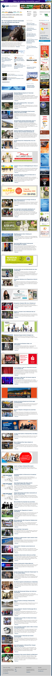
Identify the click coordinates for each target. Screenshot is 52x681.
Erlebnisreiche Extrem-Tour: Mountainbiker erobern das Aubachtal (7, 66)
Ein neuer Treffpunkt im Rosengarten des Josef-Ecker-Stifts (32, 47)
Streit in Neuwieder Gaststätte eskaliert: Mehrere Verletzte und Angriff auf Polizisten (26, 627)
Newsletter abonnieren (30, 68)
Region (3, 11)
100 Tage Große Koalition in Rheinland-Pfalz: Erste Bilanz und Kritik (25, 434)
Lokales (3, 14)
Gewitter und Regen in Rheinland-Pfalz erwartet (23, 466)
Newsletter (28, 15)
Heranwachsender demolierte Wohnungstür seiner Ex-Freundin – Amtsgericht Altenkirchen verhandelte (25, 121)
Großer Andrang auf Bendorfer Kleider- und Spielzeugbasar (23, 344)
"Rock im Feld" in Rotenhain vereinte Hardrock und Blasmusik (24, 546)
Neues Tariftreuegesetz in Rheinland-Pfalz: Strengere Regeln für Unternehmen (25, 645)
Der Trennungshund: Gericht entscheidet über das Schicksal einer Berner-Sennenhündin (13, 22)
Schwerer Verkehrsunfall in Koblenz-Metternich (23, 563)
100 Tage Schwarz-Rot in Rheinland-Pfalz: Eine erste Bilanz (24, 141)
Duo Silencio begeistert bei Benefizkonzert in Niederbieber (26, 581)
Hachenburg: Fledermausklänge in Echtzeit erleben (15, 75)
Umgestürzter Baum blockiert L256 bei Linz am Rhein (25, 555)
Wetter (21, 14)
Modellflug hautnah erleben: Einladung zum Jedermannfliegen (23, 234)
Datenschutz (35, 14)
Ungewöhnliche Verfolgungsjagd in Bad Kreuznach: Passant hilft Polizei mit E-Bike (24, 112)
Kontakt (34, 16)
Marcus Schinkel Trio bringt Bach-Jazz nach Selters (24, 501)
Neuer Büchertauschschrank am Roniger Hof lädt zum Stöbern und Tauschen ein (25, 200)
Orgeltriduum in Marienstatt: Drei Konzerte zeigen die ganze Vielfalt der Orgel (25, 378)
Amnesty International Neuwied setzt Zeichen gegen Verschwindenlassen (24, 402)
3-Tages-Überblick (44, 35)
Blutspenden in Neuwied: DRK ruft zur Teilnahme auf (24, 303)
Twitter (16, 671)
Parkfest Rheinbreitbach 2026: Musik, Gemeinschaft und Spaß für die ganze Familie (25, 493)
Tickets (41, 14)
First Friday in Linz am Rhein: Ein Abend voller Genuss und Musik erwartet (25, 618)
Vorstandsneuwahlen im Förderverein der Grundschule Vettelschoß (25, 475)
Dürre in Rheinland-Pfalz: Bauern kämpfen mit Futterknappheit (23, 443)
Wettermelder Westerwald (45, 38)
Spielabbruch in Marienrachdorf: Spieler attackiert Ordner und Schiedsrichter (25, 538)
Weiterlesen (18, 46)
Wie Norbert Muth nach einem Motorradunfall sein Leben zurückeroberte (31, 35)
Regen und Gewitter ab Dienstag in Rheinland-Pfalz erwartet (24, 601)
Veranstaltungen (9, 14)
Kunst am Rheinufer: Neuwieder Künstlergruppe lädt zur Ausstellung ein (25, 609)
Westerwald (5, 16)
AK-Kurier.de (29, 13)
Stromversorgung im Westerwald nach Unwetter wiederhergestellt (24, 636)
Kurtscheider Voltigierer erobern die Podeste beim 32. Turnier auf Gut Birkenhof (25, 175)
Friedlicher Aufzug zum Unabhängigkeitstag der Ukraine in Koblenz (26, 166)
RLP (21, 11)
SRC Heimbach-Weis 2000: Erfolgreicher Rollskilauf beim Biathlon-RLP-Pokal (25, 521)
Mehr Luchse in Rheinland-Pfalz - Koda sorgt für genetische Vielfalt (24, 103)
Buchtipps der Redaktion (31, 86)
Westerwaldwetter (44, 37)
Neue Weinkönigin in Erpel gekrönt (21, 529)
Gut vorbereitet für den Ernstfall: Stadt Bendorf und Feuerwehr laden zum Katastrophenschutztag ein (24, 209)
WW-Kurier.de (29, 14)
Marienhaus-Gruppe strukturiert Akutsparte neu (23, 335)
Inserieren (34, 11)
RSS (15, 669)
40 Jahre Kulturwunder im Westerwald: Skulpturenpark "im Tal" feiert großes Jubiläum (26, 572)
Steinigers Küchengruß (30, 87)
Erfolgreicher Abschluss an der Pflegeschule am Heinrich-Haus (25, 280)
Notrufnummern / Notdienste (31, 67)
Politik (6, 11)
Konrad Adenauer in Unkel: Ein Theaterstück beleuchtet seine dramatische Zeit (25, 368)
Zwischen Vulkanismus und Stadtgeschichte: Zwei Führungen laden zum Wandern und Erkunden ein (24, 131)
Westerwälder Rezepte (30, 85)
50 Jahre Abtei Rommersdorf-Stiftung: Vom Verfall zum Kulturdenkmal (25, 592)
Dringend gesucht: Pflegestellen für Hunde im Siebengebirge (31, 29)
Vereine (14, 11)
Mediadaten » (29, 672)
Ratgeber (13, 14)
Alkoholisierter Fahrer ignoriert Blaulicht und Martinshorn (26, 654)
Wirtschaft (10, 11)
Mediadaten (35, 12)
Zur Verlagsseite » (6, 673)
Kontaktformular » (41, 671)
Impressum (35, 15)
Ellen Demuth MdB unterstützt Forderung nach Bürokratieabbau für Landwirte (23, 244)
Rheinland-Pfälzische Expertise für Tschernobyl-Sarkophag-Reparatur (24, 93)
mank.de (42, 40)
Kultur (18, 11)
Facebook (29, 11)
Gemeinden (17, 14)
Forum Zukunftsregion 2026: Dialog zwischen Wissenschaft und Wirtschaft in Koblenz (23, 483)
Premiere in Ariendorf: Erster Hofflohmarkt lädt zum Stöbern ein (24, 312)
